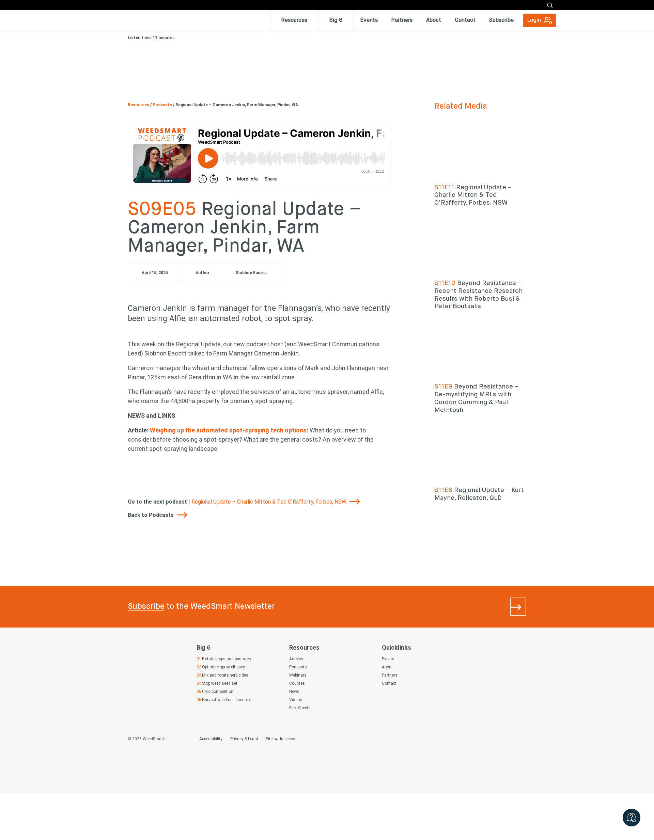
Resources (139, 104)
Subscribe (146, 607)
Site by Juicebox (280, 738)
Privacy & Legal (244, 738)
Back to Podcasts (151, 515)
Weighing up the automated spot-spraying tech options (228, 430)
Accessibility (210, 738)
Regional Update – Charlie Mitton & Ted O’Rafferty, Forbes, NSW (269, 501)
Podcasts (163, 104)
